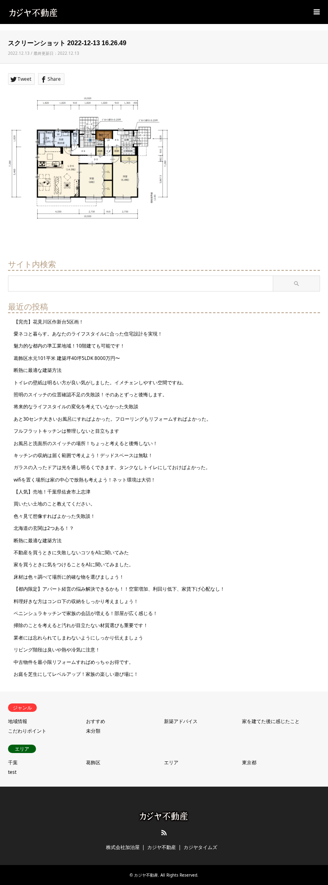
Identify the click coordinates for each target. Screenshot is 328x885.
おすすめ (95, 721)
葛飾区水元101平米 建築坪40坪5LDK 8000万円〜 (67, 358)
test (12, 772)
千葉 (13, 762)
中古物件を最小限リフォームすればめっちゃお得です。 (74, 662)
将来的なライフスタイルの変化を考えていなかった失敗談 (76, 406)
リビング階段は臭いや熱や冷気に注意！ (57, 649)
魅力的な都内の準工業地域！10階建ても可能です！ (69, 345)
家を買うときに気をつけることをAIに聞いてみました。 (74, 564)
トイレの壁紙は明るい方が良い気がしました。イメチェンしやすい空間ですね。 (100, 382)
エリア (171, 762)
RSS (164, 832)
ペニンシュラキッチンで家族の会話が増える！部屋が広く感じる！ (86, 613)
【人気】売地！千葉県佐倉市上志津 (52, 491)
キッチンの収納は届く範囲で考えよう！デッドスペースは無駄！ (83, 455)
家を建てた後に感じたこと (271, 721)
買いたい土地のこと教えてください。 (54, 503)
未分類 (93, 730)
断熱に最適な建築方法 (38, 370)
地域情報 (17, 721)
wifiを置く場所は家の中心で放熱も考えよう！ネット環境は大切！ (85, 479)
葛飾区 (93, 762)
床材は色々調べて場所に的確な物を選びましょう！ (69, 576)
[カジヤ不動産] (33, 11)
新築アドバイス (181, 721)
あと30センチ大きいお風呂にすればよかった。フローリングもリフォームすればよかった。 (112, 419)
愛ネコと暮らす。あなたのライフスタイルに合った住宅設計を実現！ (88, 333)
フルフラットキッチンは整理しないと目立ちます (66, 431)
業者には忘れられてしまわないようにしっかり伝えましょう (78, 637)
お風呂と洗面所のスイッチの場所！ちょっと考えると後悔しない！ (86, 443)
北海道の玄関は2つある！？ (44, 528)
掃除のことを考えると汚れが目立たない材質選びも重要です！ (81, 625)
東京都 (249, 762)
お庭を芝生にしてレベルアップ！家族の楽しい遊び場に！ (76, 674)
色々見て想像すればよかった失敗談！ (54, 516)
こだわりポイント (27, 730)
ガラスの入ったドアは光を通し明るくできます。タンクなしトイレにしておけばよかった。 (112, 467)
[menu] (316, 12)
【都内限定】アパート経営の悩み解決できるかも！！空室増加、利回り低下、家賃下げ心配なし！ (119, 588)
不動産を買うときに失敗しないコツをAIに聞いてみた (71, 552)
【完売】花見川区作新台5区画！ (49, 321)
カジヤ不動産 (161, 847)
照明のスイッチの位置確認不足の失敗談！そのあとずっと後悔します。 (90, 394)
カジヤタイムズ (200, 847)
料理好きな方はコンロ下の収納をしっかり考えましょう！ (76, 601)
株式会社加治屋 (123, 847)
